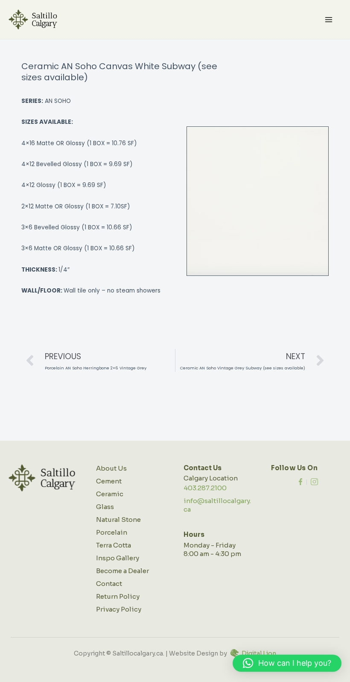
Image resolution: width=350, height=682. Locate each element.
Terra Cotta (113, 545)
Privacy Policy (118, 609)
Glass (105, 507)
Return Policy (118, 596)
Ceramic (109, 494)
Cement (109, 481)
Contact (109, 584)
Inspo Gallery (117, 558)
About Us (111, 468)
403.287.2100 (205, 488)
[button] (287, 663)
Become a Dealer (122, 571)
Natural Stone (118, 519)
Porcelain (111, 532)
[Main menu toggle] (329, 19)
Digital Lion (259, 653)
